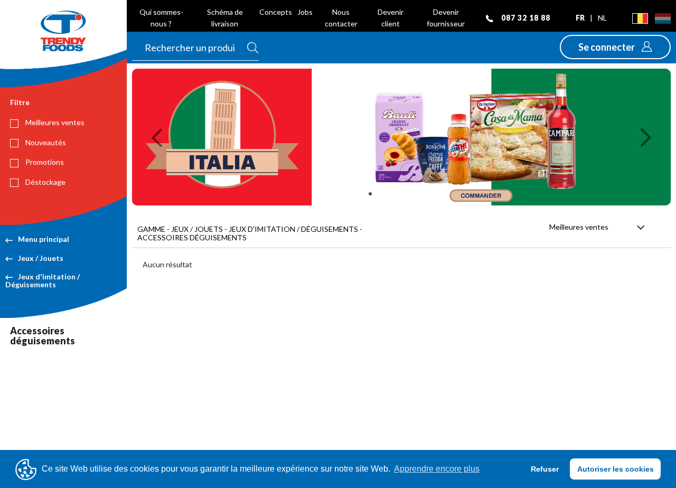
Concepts (275, 11)
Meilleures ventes (54, 122)
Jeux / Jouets (40, 258)
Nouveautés (45, 142)
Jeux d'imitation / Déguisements (42, 280)
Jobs (305, 11)
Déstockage (44, 181)
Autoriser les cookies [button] (615, 469)
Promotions (44, 161)
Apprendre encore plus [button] (437, 468)
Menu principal (43, 238)
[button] (615, 47)
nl (602, 17)
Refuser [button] (545, 469)
